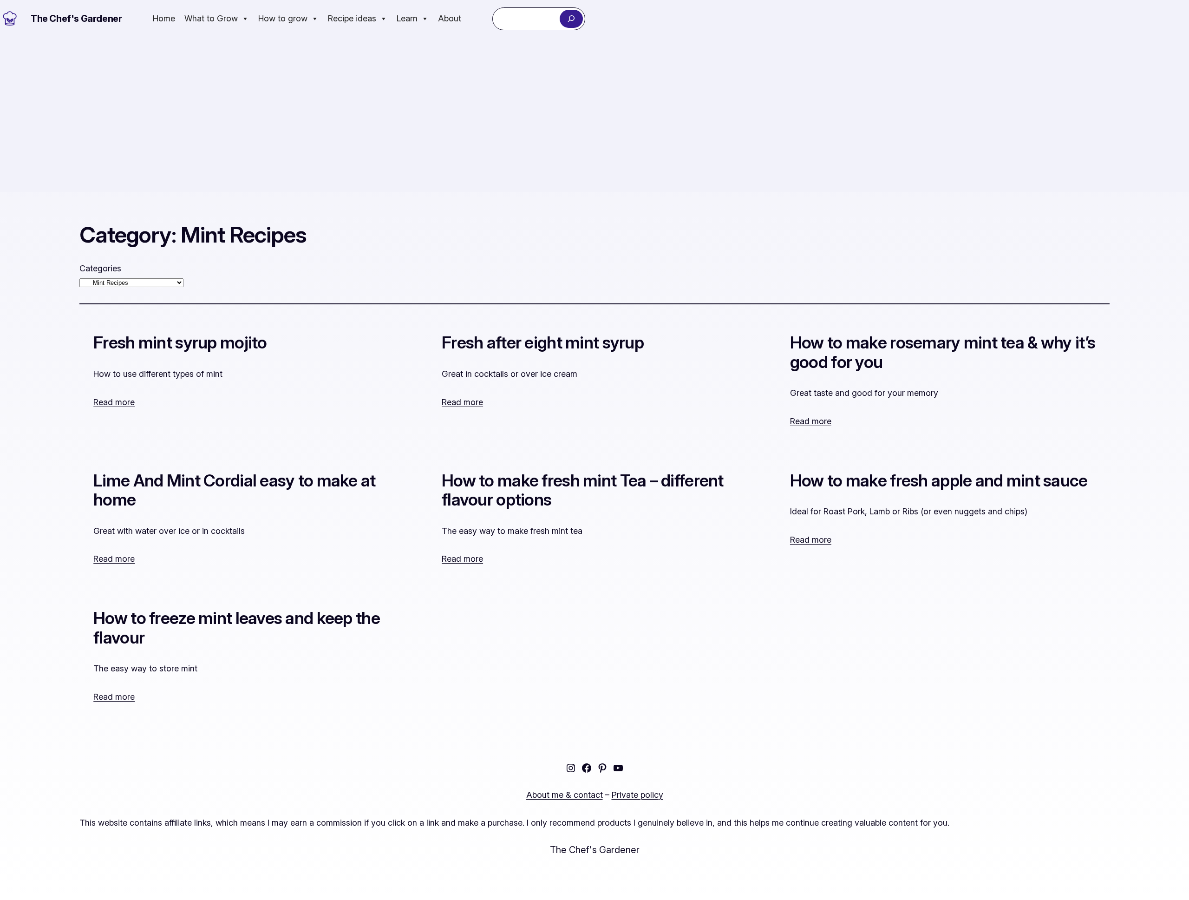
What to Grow (211, 18)
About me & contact (564, 795)
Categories (100, 268)
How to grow (282, 18)
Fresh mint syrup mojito (180, 342)
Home (164, 18)
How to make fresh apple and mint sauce (939, 480)
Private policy (637, 795)
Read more (114, 402)
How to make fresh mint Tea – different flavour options (583, 490)
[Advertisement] (594, 115)
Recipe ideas (352, 18)
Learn (407, 18)
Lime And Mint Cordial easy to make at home (234, 490)
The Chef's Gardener (76, 18)
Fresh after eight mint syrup (543, 342)
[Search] (571, 19)
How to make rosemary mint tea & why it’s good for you (942, 352)
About (449, 18)
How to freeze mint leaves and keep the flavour (236, 628)
